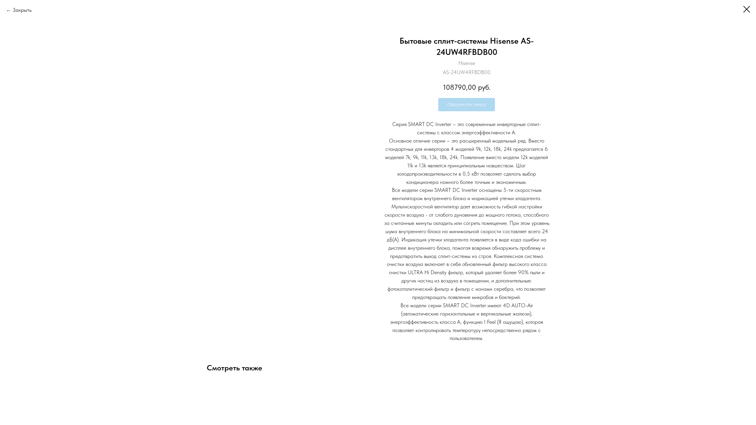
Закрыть (22, 10)
